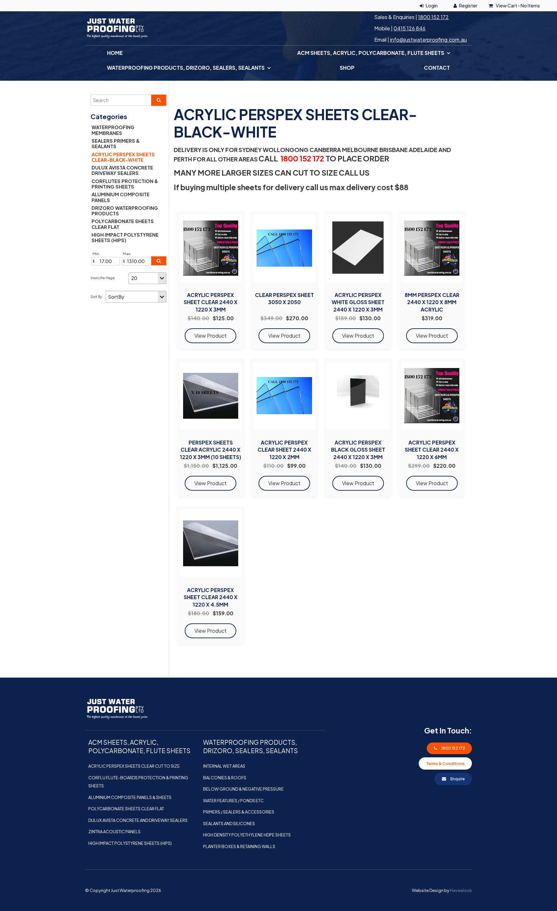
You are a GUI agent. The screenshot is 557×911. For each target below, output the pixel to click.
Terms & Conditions (445, 763)
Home (115, 52)
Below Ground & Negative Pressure (243, 789)
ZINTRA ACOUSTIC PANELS (114, 831)
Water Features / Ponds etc (233, 800)
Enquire (457, 778)
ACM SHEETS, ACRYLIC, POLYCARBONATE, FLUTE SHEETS (370, 52)
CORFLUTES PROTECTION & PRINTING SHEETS (125, 183)
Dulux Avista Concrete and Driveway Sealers (138, 820)
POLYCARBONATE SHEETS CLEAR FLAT (123, 224)
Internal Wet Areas (224, 766)
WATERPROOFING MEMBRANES (113, 130)
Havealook (461, 890)
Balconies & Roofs (224, 777)
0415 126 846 (409, 28)
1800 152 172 (433, 17)
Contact (437, 67)
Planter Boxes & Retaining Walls (239, 846)
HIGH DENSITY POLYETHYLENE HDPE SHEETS (247, 834)
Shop (347, 67)
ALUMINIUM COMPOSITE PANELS (121, 197)
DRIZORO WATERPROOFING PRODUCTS (125, 210)
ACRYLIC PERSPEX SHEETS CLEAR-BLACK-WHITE (123, 157)
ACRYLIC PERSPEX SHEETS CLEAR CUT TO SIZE (134, 766)
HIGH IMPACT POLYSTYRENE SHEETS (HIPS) (125, 237)
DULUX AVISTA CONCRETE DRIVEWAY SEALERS (122, 170)
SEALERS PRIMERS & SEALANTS (116, 143)
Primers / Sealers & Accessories (238, 811)
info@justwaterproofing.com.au (428, 39)
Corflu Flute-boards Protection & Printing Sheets (138, 782)
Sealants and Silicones (229, 823)
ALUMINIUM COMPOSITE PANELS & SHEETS (129, 797)
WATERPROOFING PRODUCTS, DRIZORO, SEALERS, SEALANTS (186, 67)
